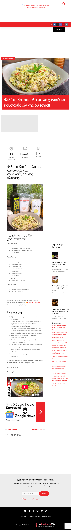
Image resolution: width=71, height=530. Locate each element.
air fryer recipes (56, 325)
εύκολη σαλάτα (62, 361)
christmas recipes (60, 327)
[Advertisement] (35, 42)
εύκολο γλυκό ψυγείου (57, 366)
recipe (58, 343)
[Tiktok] (66, 24)
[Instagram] (57, 24)
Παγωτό (54, 350)
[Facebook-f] (54, 24)
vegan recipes (62, 345)
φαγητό (54, 385)
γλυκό (66, 356)
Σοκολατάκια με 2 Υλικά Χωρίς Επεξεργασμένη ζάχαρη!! (59, 264)
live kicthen (58, 337)
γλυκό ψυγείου (56, 359)
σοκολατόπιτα (55, 376)
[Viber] (60, 24)
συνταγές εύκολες (56, 378)
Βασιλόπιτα (63, 347)
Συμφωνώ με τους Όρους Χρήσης (32, 499)
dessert (54, 330)
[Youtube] (51, 24)
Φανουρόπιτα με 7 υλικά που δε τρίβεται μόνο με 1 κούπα (60, 288)
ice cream (58, 334)
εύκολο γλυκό (64, 364)
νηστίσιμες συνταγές (58, 371)
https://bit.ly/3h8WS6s (33, 302)
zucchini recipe (55, 347)
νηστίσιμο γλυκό (56, 373)
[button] (63, 3)
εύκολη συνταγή (56, 364)
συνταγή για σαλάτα (61, 380)
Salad (66, 343)
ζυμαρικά (59, 368)
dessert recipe (59, 330)
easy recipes (59, 332)
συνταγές (62, 376)
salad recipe (55, 345)
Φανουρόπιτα (61, 356)
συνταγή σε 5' (55, 383)
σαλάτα (63, 373)
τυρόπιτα (62, 383)
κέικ (63, 368)
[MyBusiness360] (45, 525)
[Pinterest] (63, 24)
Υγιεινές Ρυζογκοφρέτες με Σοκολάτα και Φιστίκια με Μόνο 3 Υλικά (60, 311)
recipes (62, 343)
